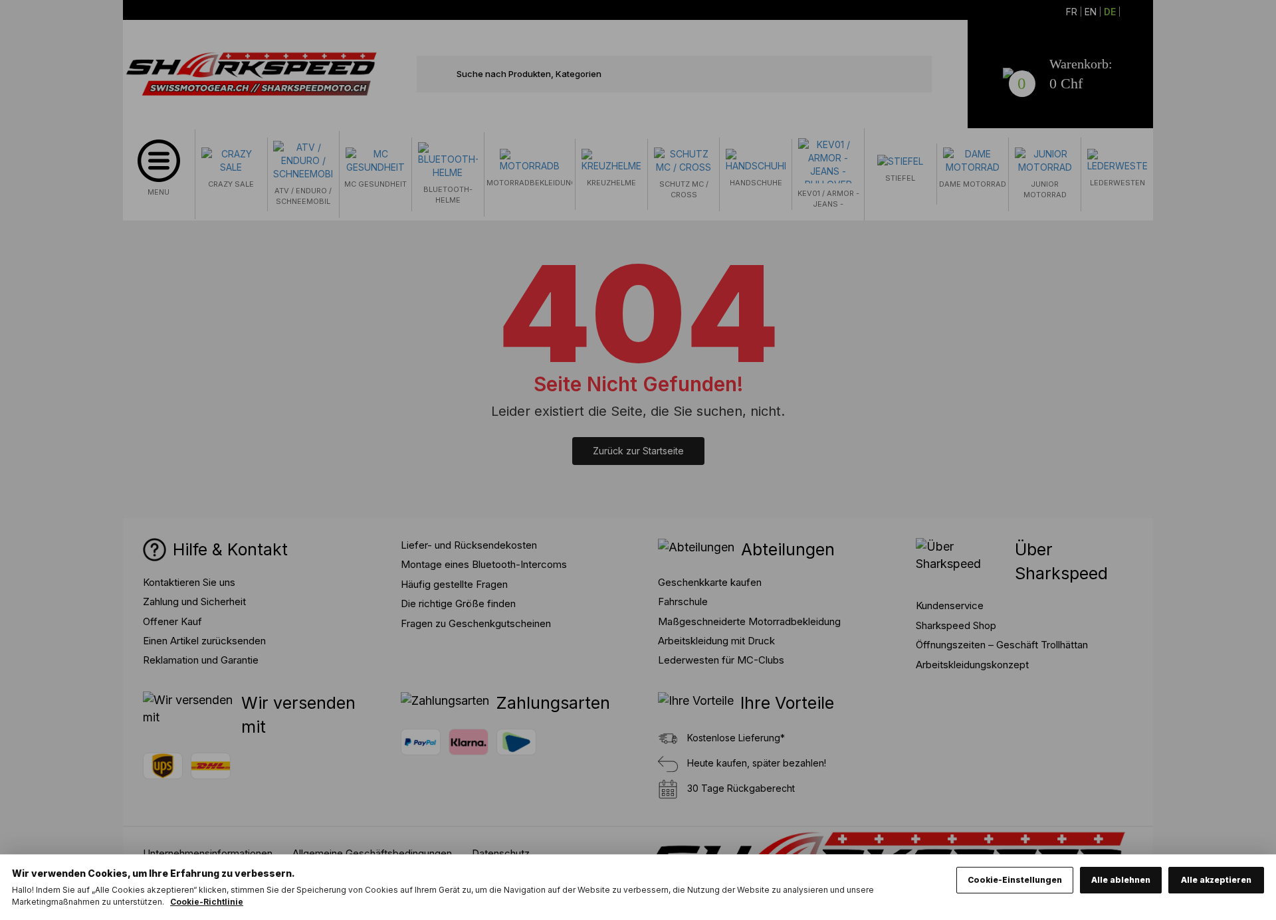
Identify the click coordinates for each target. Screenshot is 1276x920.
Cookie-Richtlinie (206, 902)
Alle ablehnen (1120, 880)
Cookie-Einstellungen (1015, 880)
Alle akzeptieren (1216, 880)
